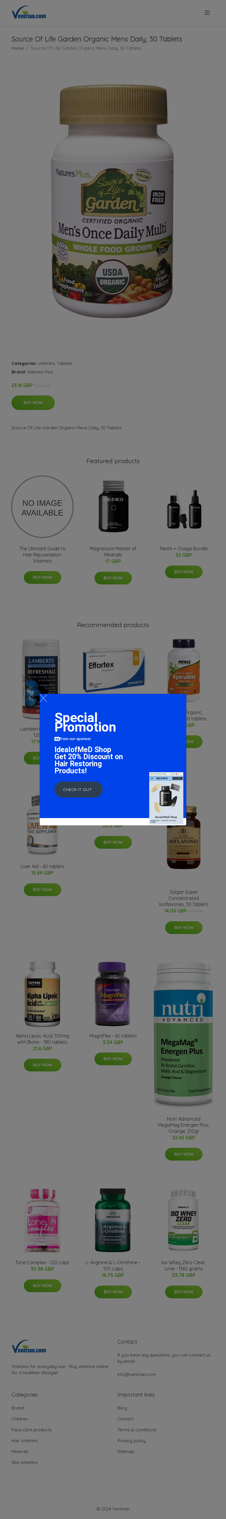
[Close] (43, 698)
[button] (78, 789)
